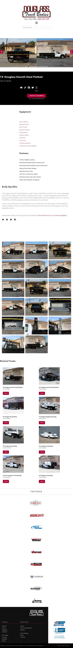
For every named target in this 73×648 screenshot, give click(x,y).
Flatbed (4, 639)
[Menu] (36, 23)
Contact (22, 637)
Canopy (4, 637)
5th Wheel (5, 635)
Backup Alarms (24, 124)
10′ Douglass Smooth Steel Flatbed (49, 387)
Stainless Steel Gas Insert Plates (30, 177)
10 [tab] (37, 66)
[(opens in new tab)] (36, 502)
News (22, 635)
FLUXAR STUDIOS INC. (50, 645)
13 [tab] (41, 66)
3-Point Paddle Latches (27, 160)
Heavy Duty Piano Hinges (27, 168)
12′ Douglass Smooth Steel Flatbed (13, 387)
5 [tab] (31, 66)
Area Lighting (23, 122)
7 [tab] (33, 66)
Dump (4, 641)
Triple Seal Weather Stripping (29, 180)
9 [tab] (36, 66)
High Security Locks (26, 171)
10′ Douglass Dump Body (10, 446)
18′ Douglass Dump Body (10, 416)
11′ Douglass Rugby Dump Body (47, 416)
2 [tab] (27, 66)
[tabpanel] (18, 52)
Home (22, 626)
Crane (4, 628)
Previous (1, 52)
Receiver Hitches (24, 130)
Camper (4, 632)
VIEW (6, 393)
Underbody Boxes (25, 143)
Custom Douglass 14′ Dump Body (12, 475)
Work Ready (24, 633)
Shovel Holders (24, 135)
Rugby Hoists (23, 132)
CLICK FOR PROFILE (59, 638)
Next (71, 52)
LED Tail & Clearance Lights (28, 174)
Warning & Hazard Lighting (27, 146)
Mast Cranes (23, 127)
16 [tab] (45, 66)
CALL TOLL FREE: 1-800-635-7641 (36, 98)
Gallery (22, 630)
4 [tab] (29, 66)
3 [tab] (28, 66)
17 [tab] (47, 66)
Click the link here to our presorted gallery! (52, 215)
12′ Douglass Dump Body (46, 446)
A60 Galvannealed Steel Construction (31, 162)
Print (36, 91)
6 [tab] (32, 66)
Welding (4, 630)
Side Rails (22, 138)
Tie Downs (22, 140)
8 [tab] (35, 66)
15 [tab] (44, 66)
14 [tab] (43, 66)
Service (4, 626)
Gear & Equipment (26, 628)
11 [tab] (39, 66)
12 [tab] (40, 66)
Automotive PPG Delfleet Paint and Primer (33, 165)
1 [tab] (25, 66)
